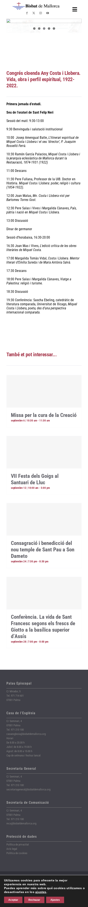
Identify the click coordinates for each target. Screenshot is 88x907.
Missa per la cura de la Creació (43, 415)
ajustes (40, 892)
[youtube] (47, 13)
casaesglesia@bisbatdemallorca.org (26, 734)
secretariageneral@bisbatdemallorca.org (28, 789)
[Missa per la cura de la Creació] (44, 391)
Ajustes (55, 899)
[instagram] (40, 13)
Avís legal (11, 848)
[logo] (36, 4)
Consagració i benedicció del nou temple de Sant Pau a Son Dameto (42, 549)
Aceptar (13, 899)
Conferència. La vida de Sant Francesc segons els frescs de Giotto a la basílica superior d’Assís (43, 626)
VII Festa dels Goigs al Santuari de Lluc (35, 479)
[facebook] (27, 13)
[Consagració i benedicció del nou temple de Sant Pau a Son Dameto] (44, 519)
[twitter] (33, 13)
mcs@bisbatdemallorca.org (21, 823)
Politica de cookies (16, 853)
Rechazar (34, 899)
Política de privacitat (17, 844)
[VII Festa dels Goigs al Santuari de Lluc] (44, 452)
